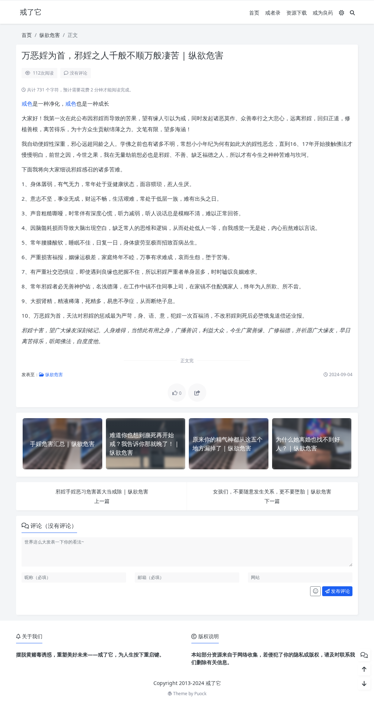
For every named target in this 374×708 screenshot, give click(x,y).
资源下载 (296, 12)
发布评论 (340, 591)
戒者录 (272, 12)
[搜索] (352, 12)
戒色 (27, 103)
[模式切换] (341, 12)
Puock (200, 693)
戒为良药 (323, 12)
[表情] (315, 591)
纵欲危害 (49, 34)
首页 (254, 12)
